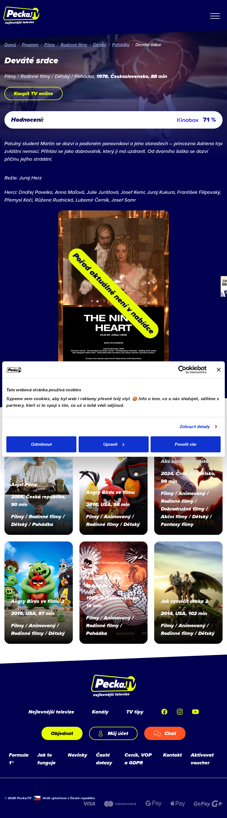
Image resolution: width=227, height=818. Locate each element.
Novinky (77, 755)
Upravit (110, 444)
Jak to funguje (46, 758)
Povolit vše (185, 444)
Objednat (62, 733)
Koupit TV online (33, 93)
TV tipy (134, 711)
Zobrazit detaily (195, 426)
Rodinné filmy (74, 44)
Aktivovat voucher (202, 758)
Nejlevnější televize (51, 711)
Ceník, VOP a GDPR (138, 758)
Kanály (100, 711)
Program (30, 44)
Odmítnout (41, 444)
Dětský (99, 44)
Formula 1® (19, 758)
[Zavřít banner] (219, 370)
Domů (10, 44)
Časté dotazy (104, 758)
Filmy (49, 44)
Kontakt (172, 755)
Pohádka (121, 44)
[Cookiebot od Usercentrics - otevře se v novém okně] (182, 370)
